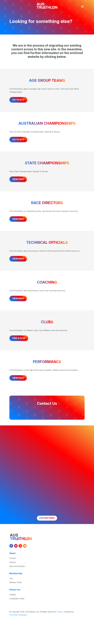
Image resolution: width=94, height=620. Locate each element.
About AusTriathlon (17, 566)
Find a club (18, 338)
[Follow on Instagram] (16, 546)
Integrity (12, 594)
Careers (12, 562)
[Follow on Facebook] (11, 546)
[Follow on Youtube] (25, 546)
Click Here (47, 411)
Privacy (60, 612)
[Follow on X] (20, 546)
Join (11, 578)
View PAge (18, 219)
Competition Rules (16, 598)
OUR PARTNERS (47, 518)
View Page (18, 179)
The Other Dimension (18, 615)
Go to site (18, 99)
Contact (12, 558)
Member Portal (15, 582)
